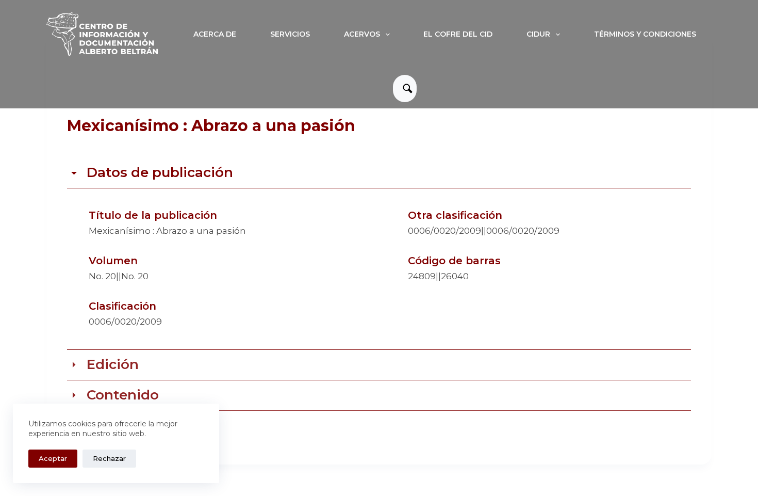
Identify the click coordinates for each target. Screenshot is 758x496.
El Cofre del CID (457, 34)
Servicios (290, 34)
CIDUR (538, 34)
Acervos (362, 34)
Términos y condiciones (645, 34)
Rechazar (109, 458)
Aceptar (53, 458)
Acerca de (214, 34)
